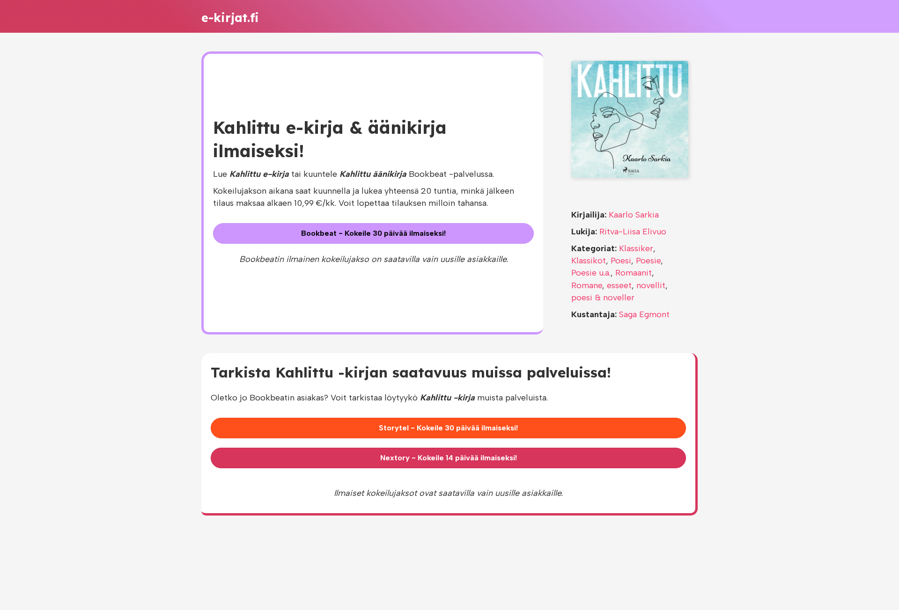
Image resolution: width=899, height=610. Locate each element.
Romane (586, 285)
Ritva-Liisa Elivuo (632, 231)
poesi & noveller (602, 297)
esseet (619, 285)
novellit (650, 285)
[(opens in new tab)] (629, 119)
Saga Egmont (644, 314)
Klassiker (636, 248)
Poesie (648, 260)
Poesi (621, 260)
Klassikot (588, 260)
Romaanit (633, 273)
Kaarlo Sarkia (634, 215)
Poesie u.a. (591, 273)
